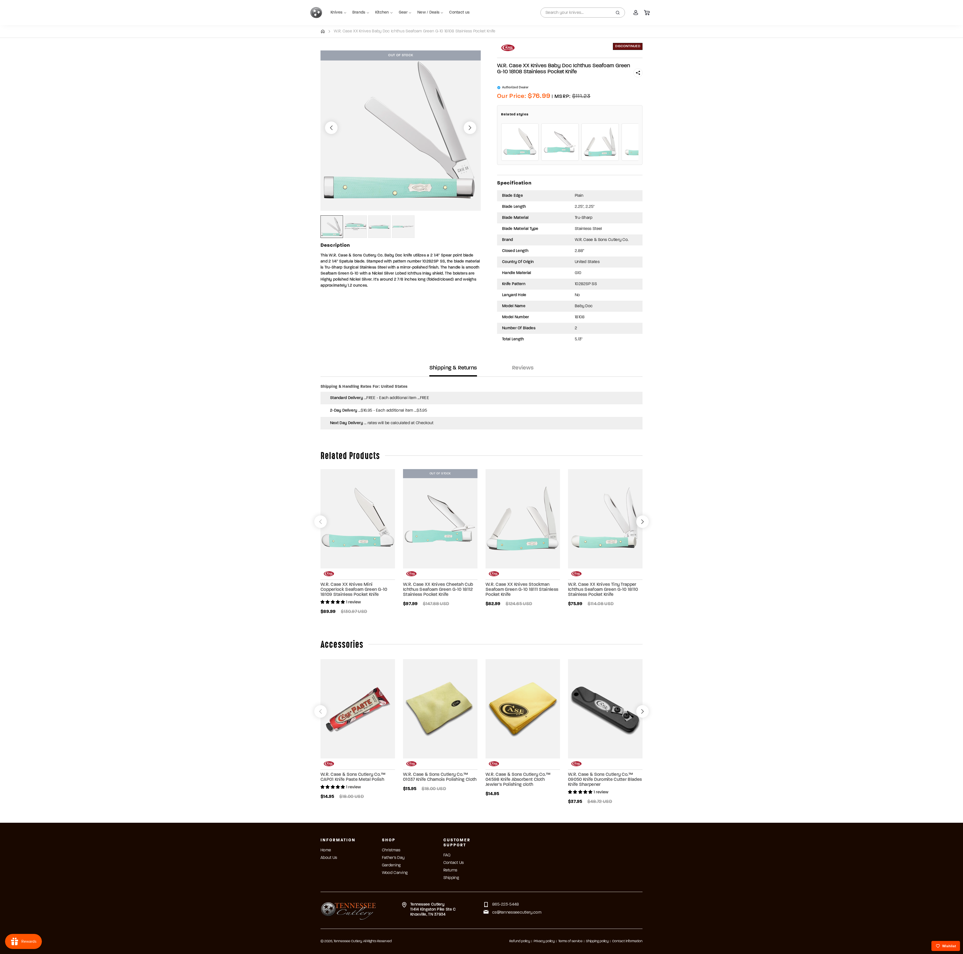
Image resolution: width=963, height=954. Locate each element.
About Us (328, 858)
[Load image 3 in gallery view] (379, 226)
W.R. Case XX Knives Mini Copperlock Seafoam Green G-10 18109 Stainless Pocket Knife (353, 590)
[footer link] (348, 910)
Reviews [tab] (523, 368)
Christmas (391, 850)
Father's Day (393, 858)
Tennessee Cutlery (348, 941)
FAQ (447, 855)
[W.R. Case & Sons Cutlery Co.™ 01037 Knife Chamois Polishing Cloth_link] (440, 708)
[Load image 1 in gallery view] (331, 226)
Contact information (627, 941)
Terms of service (570, 941)
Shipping (451, 878)
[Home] (322, 31)
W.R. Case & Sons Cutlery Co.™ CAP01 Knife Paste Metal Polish (353, 777)
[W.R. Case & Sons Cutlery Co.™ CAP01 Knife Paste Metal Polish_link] (357, 708)
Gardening (391, 865)
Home (325, 850)
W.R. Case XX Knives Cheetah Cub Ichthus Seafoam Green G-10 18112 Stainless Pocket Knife (438, 590)
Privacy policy (544, 941)
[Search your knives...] (618, 13)
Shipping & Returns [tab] (453, 368)
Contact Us (453, 863)
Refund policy (519, 941)
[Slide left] (331, 127)
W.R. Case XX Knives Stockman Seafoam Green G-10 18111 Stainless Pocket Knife (522, 590)
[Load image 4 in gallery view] (403, 226)
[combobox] (582, 13)
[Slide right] (470, 127)
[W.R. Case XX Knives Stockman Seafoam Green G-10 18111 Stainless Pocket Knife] (600, 142)
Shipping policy (597, 941)
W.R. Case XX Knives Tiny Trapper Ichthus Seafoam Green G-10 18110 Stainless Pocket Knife (603, 590)
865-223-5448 (505, 905)
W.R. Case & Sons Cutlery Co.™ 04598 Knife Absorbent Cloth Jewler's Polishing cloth (518, 780)
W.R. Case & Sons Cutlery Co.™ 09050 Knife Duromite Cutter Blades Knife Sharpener (605, 780)
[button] (638, 72)
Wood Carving (395, 873)
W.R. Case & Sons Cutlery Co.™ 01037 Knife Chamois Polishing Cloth (440, 777)
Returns (450, 870)
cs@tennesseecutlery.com (516, 913)
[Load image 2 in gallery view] (355, 226)
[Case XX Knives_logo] (508, 48)
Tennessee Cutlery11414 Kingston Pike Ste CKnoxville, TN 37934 (433, 910)
